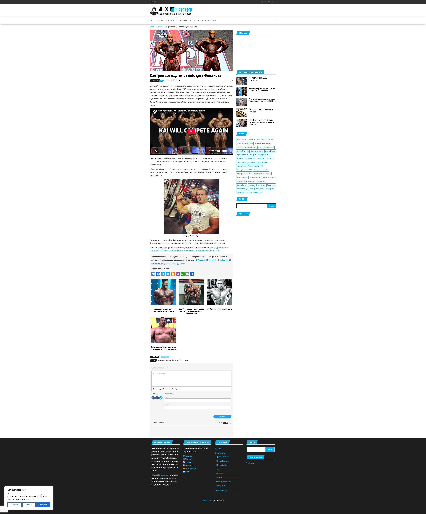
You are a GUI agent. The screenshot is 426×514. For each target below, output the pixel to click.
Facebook (265, 2)
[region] (28, 498)
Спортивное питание (223, 482)
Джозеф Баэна (270, 151)
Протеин (268, 174)
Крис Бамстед (250, 159)
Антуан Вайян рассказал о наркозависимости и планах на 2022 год (262, 100)
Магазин (215, 20)
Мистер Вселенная (223, 461)
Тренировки (220, 486)
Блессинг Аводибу (250, 147)
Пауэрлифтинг (258, 174)
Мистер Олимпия (222, 465)
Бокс (260, 147)
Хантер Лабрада (242, 189)
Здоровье (219, 473)
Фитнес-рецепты (201, 20)
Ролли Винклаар (242, 177)
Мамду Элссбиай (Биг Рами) (257, 162)
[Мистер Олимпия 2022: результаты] (241, 81)
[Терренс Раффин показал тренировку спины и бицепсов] (241, 91)
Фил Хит (186, 361)
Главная (153, 2)
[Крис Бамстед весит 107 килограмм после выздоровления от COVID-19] (241, 123)
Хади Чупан (271, 185)
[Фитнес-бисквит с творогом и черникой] (241, 112)
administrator (175, 80)
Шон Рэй (249, 193)
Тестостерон (260, 181)
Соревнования (183, 20)
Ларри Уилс (260, 159)
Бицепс (239, 147)
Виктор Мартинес (243, 151)
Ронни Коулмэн (255, 177)
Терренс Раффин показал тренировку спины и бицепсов (262, 89)
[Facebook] (157, 398)
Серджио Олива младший (245, 181)
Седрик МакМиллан (268, 177)
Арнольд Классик (222, 457)
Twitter (269, 2)
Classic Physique (242, 143)
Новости (159, 20)
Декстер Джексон (257, 151)
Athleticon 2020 (262, 140)
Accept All (43, 505)
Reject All (29, 505)
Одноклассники (169, 264)
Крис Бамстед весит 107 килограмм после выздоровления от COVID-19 (261, 122)
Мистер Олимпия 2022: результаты (258, 79)
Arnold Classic (241, 140)
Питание (219, 477)
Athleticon (251, 140)
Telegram (201, 260)
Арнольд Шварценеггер (263, 143)
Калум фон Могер (263, 155)
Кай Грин (161, 361)
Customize (14, 505)
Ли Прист (269, 159)
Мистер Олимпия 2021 (244, 174)
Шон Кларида (269, 189)
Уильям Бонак (241, 185)
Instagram (272, 2)
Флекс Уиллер (260, 185)
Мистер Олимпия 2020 (261, 170)
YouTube (276, 2)
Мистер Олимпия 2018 (255, 166)
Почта (167, 404)
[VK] (153, 398)
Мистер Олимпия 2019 (174, 360)
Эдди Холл (258, 193)
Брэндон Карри (269, 147)
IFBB (251, 143)
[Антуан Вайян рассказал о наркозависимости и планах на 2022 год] (241, 102)
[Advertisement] (256, 52)
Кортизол (240, 159)
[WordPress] (161, 398)
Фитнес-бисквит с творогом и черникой (261, 110)
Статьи (169, 20)
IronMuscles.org (163, 475)
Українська (250, 463)
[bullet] (169, 388)
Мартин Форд (241, 166)
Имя (167, 397)
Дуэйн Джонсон (242, 155)
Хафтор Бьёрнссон (256, 189)
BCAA (271, 140)
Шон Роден (241, 193)
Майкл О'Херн (241, 162)
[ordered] (166, 388)
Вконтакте (262, 2)
